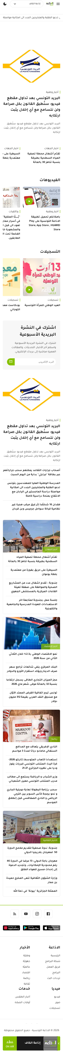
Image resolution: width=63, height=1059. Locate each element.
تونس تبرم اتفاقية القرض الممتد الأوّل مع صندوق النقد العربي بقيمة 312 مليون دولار (33, 697)
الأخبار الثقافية (50, 840)
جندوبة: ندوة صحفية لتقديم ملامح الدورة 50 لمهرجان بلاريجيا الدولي (32, 850)
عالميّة (26, 967)
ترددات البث (53, 978)
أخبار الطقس (22, 997)
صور (57, 1002)
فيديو (57, 997)
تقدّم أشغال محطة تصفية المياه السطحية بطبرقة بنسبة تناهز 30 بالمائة (43, 158)
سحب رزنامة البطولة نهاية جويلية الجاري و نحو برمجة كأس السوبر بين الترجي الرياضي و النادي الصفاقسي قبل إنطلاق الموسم (32, 796)
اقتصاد (26, 972)
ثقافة (27, 984)
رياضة (54, 739)
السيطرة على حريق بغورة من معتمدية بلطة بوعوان (34, 572)
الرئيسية (55, 955)
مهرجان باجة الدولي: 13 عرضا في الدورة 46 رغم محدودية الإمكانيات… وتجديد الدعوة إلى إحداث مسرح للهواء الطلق (32, 865)
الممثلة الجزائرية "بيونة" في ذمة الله (35, 891)
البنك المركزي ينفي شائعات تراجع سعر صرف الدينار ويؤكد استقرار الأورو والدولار (32, 669)
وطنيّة (26, 955)
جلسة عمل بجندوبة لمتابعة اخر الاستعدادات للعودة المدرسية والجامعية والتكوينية (32, 604)
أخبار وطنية (52, 92)
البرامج (56, 972)
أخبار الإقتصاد (50, 646)
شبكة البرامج (52, 961)
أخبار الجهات (51, 148)
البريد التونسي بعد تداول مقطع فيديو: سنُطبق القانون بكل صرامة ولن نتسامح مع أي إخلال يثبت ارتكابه (31, 107)
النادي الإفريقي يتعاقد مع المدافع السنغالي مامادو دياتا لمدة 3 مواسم (34, 749)
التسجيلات (50, 252)
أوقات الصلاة (22, 1002)
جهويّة (26, 961)
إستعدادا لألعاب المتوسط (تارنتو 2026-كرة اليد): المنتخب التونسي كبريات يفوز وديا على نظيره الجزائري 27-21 (33, 764)
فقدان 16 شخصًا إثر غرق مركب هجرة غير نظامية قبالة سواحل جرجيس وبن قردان (36, 507)
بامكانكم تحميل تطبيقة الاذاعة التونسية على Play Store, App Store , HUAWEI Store (44, 223)
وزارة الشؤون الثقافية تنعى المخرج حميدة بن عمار (31, 880)
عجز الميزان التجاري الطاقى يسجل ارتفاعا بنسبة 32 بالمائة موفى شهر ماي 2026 (31, 682)
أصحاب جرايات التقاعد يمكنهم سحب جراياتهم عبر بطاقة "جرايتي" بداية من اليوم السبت (31, 472)
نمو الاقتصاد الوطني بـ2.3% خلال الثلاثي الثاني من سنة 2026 (33, 656)
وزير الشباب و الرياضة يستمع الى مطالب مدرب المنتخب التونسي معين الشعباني (32, 779)
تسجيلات (53, 300)
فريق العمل (53, 967)
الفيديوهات (50, 180)
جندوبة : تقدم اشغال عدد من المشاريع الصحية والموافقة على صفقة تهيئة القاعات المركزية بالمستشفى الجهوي (33, 587)
